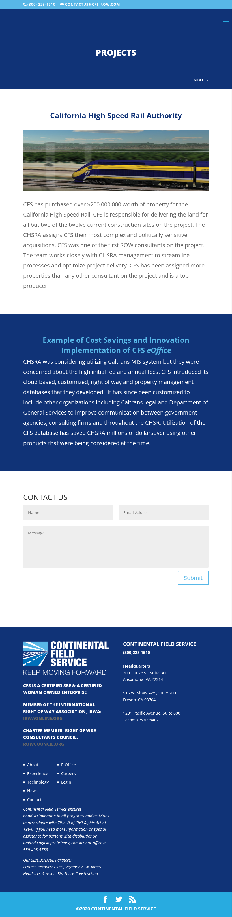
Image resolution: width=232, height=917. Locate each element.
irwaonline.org (43, 718)
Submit (193, 578)
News (32, 790)
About (32, 764)
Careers (68, 773)
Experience (37, 773)
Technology (38, 782)
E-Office (68, 764)
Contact (34, 799)
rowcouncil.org (43, 744)
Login (66, 782)
